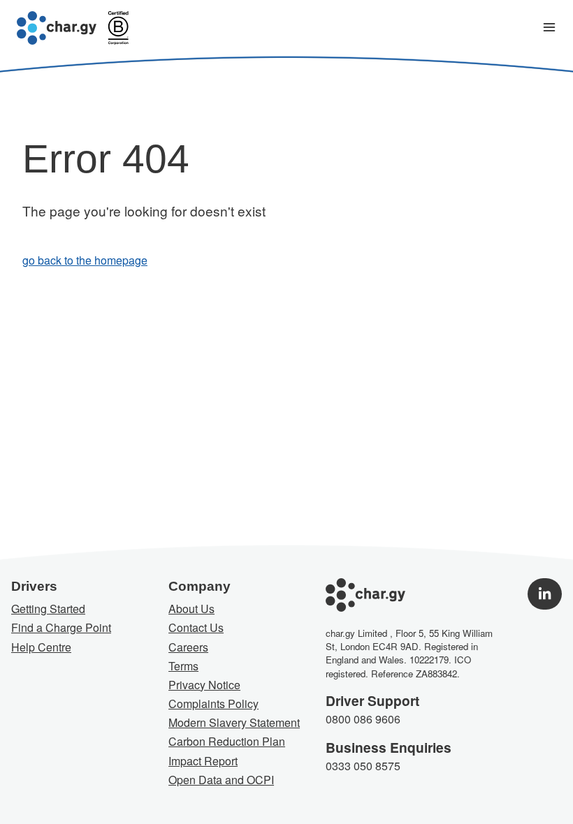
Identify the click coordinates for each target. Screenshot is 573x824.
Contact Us (196, 627)
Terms (183, 666)
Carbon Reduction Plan (226, 741)
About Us (191, 609)
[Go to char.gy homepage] (56, 28)
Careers (188, 647)
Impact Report (203, 761)
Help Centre (41, 647)
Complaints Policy (213, 704)
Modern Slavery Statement (234, 722)
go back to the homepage (84, 260)
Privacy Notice (204, 685)
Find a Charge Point (61, 627)
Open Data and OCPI (221, 780)
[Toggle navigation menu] (549, 28)
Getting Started (48, 609)
